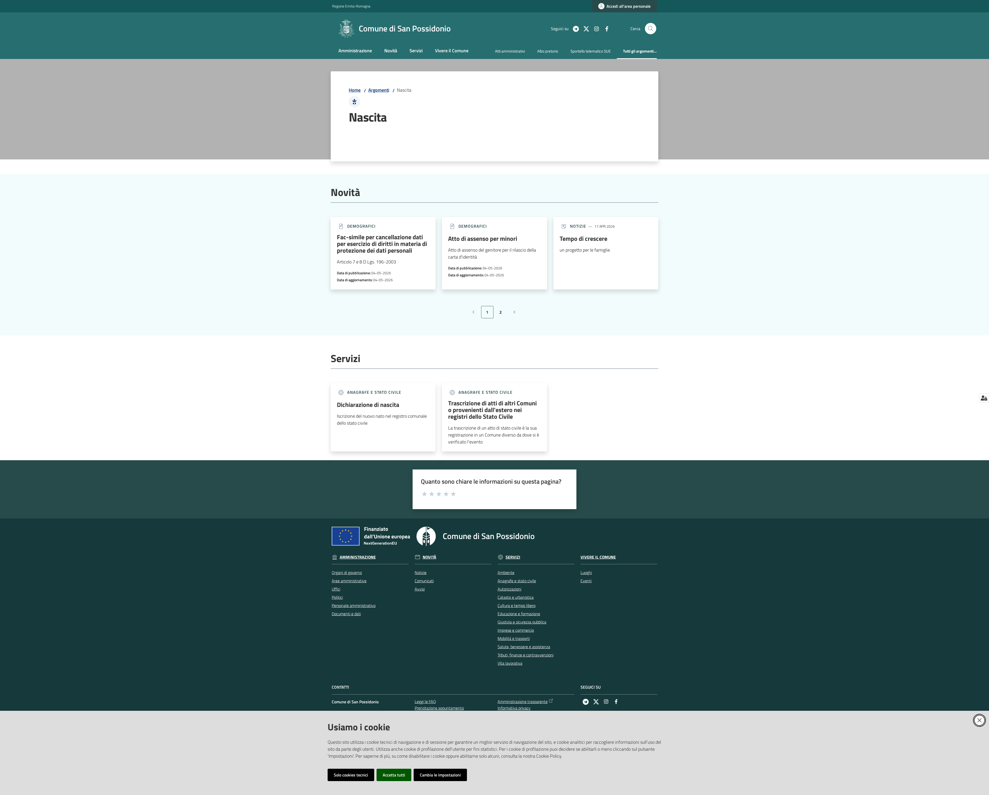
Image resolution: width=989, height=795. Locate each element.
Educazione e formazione (519, 614)
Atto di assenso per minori (482, 238)
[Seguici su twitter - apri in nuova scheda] (584, 28)
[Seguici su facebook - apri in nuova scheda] (605, 28)
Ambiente (506, 572)
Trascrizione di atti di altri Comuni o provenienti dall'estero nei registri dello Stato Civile (492, 410)
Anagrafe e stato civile (517, 581)
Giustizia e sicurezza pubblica (522, 622)
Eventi (586, 581)
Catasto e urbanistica (516, 597)
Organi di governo (347, 572)
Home (355, 90)
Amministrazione (358, 557)
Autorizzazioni (509, 589)
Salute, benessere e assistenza (524, 647)
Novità (429, 557)
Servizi (513, 557)
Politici (337, 597)
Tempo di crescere (583, 238)
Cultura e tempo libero (516, 605)
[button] (650, 28)
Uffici (336, 589)
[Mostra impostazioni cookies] (984, 398)
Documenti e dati (346, 614)
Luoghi (586, 572)
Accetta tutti (394, 775)
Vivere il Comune (598, 557)
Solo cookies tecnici (351, 775)
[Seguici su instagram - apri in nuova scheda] (594, 28)
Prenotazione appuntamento (439, 708)
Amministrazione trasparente (523, 701)
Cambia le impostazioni (440, 775)
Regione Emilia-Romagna (351, 6)
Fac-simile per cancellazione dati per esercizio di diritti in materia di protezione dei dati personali (382, 244)
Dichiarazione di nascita (368, 404)
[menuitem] (355, 51)
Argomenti (378, 90)
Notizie (421, 572)
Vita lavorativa (510, 663)
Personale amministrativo (354, 605)
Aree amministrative (349, 581)
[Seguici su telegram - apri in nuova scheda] (574, 28)
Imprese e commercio (516, 630)
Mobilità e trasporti (514, 638)
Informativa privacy (514, 708)
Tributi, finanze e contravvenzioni (525, 655)
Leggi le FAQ (425, 701)
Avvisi (420, 589)
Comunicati (424, 581)
